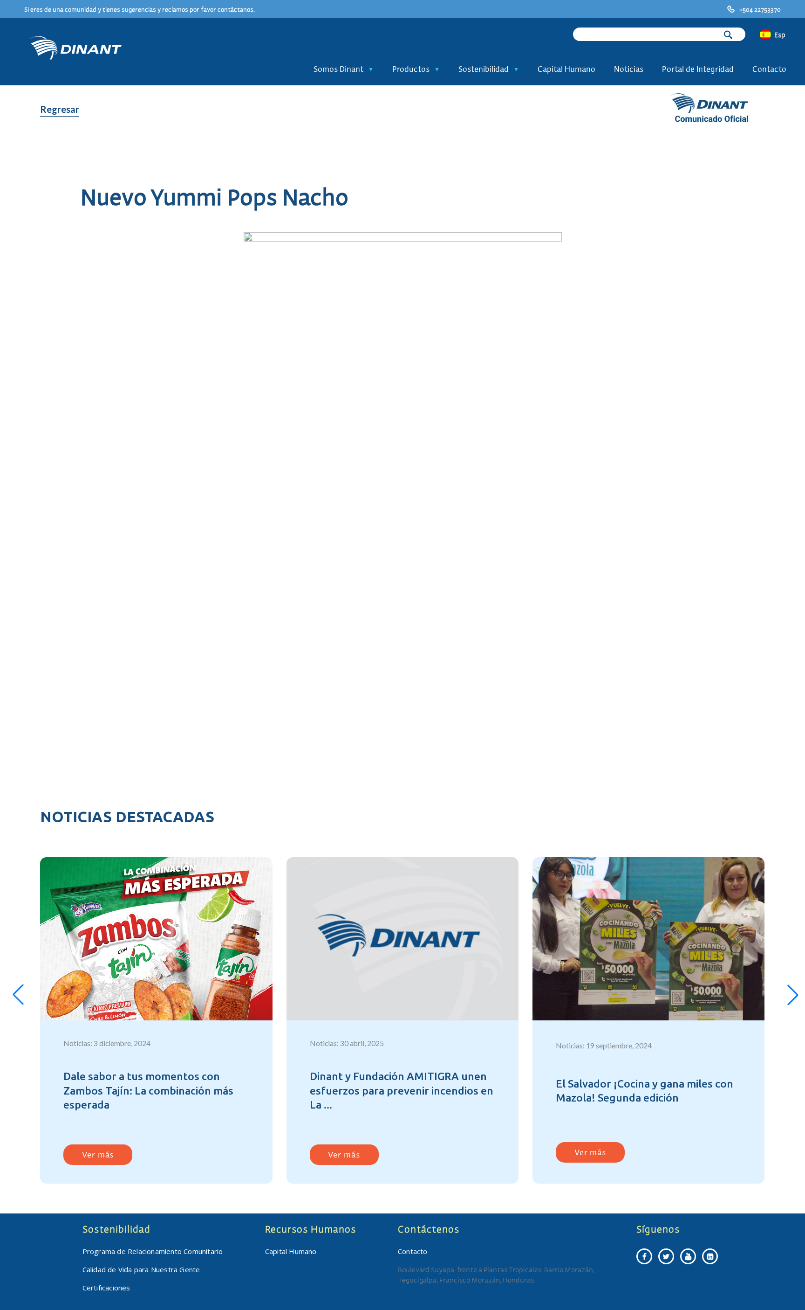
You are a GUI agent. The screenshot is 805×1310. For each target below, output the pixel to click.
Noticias (628, 69)
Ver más (98, 1154)
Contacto (769, 69)
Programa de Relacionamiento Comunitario (152, 1251)
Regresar (59, 109)
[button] (18, 994)
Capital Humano (566, 69)
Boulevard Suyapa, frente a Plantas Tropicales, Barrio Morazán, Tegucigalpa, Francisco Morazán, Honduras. (496, 1274)
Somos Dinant (338, 69)
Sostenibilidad (483, 69)
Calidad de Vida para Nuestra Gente (141, 1269)
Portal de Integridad (698, 69)
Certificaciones (106, 1287)
